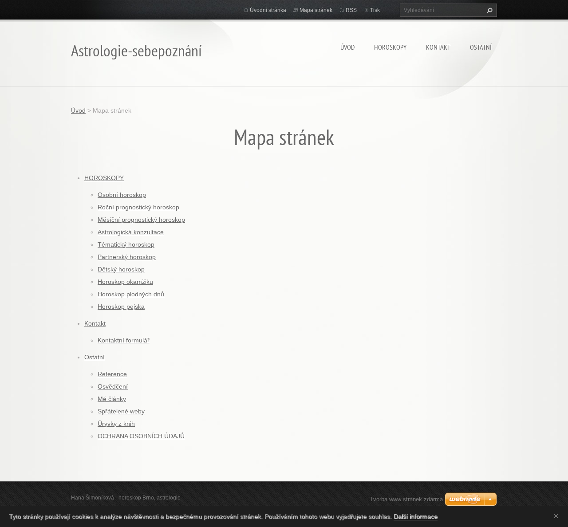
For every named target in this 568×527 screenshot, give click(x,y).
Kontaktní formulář (124, 340)
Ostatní (481, 47)
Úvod (347, 47)
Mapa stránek (316, 10)
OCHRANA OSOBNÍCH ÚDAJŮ (141, 436)
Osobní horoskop (122, 194)
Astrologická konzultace (131, 232)
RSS (351, 10)
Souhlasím (558, 516)
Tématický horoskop (126, 244)
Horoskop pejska (121, 306)
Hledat (488, 10)
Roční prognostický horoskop (138, 207)
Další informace (416, 516)
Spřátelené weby (121, 411)
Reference (112, 374)
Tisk (375, 10)
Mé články (112, 398)
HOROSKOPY (390, 47)
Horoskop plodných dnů (131, 294)
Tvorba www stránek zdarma (406, 499)
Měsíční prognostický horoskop (141, 219)
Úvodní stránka (268, 10)
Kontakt (438, 47)
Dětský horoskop (121, 269)
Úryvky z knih (116, 423)
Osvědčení (113, 386)
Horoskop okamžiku (125, 281)
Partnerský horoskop (127, 256)
